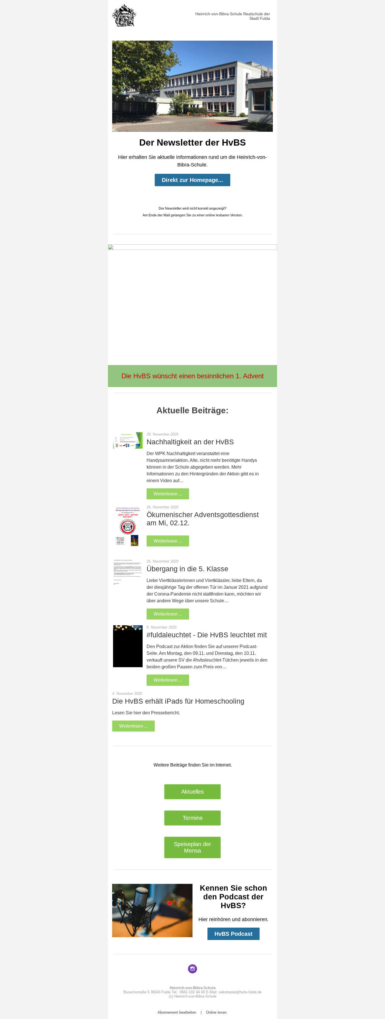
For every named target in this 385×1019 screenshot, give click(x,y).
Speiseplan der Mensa (192, 847)
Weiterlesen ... (168, 493)
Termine (193, 818)
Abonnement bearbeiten (177, 1012)
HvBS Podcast (233, 934)
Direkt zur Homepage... (192, 180)
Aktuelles (192, 792)
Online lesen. (216, 1012)
